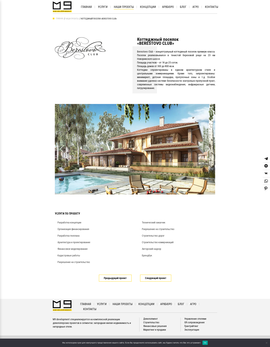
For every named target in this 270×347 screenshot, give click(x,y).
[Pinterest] (266, 188)
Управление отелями (195, 318)
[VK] (266, 173)
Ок (205, 343)
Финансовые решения (155, 326)
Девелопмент (150, 318)
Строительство (151, 322)
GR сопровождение (194, 322)
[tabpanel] (135, 149)
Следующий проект (155, 278)
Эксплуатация (191, 329)
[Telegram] (266, 158)
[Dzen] (266, 166)
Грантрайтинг (191, 326)
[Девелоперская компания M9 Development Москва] (62, 305)
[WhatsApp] (266, 181)
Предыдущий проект (115, 278)
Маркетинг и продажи (154, 329)
